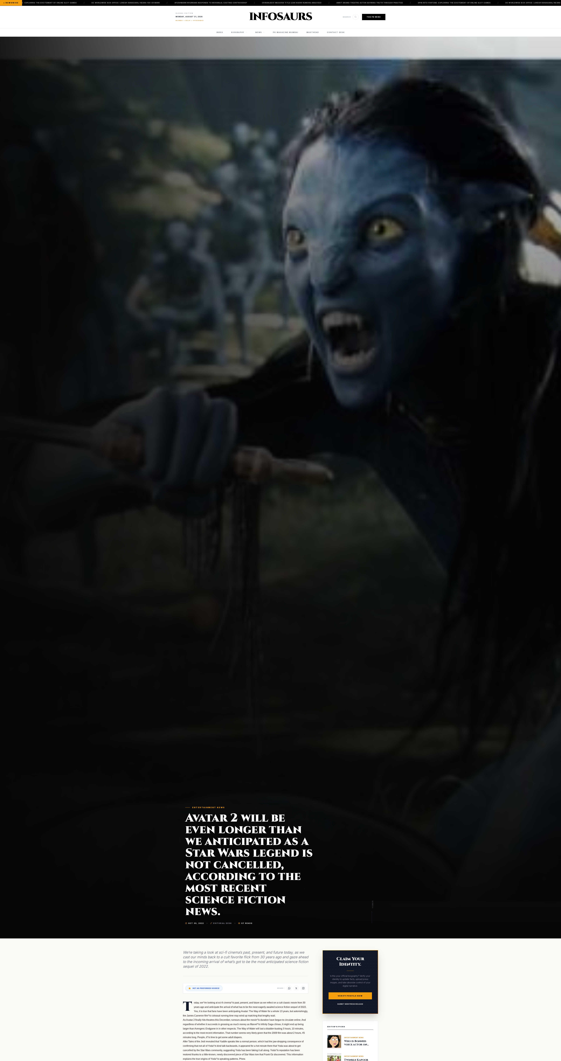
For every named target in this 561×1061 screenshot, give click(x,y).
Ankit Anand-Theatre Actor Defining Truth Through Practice (40, 3)
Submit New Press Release (350, 1004)
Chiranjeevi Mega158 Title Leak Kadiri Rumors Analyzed (376, 3)
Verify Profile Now (350, 996)
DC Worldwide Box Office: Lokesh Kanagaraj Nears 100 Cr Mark (210, 3)
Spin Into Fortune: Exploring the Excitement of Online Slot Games (125, 3)
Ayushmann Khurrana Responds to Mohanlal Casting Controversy (295, 3)
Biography (237, 32)
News (258, 32)
